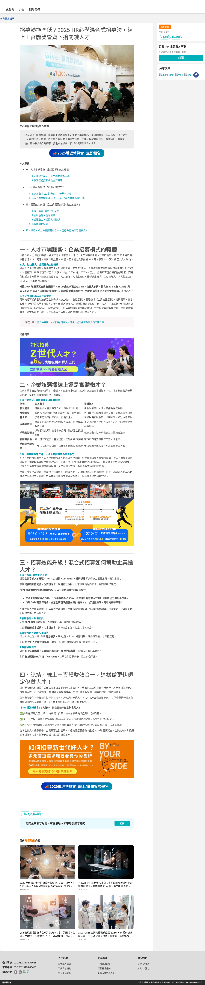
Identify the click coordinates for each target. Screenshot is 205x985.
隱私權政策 (6, 982)
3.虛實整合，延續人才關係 (46, 219)
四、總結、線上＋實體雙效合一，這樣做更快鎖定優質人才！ (58, 230)
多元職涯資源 (64, 973)
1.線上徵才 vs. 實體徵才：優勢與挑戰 (51, 193)
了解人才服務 (64, 968)
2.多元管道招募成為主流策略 (47, 180)
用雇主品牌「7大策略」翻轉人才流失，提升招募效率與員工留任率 (70, 322)
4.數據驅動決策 (40, 223)
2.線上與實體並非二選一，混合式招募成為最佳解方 (59, 198)
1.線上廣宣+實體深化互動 (45, 211)
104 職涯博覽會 (30, 707)
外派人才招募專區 (106, 973)
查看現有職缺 (64, 963)
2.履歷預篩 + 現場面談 (43, 215)
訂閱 (181, 57)
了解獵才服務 (104, 963)
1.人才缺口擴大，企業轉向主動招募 (51, 176)
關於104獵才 (143, 963)
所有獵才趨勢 (7, 18)
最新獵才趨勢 (104, 968)
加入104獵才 (143, 968)
